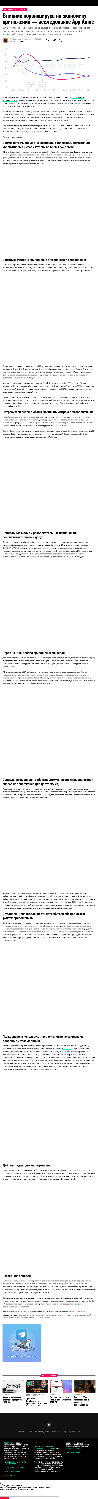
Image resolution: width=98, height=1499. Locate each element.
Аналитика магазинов (56, 1315)
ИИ (79, 1431)
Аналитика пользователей (79, 1315)
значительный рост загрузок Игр (32, 416)
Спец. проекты (19, 1462)
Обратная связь (73, 1452)
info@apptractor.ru (82, 1311)
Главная (21, 1431)
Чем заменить (10, 1475)
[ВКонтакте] (48, 40)
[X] (60, 40)
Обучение (72, 1431)
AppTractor (20, 41)
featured (41, 1315)
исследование (42, 1317)
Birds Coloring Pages (13, 1471)
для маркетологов (26, 1317)
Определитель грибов (13, 1467)
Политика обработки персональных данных (44, 1448)
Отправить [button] (4, 1498)
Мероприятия (10, 1464)
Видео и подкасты (42, 1431)
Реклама (8, 1462)
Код (64, 1431)
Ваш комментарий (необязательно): (17, 1489)
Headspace (66, 1048)
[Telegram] (54, 40)
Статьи (29, 1431)
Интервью (56, 1431)
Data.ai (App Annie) (27, 1315)
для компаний (9, 1317)
